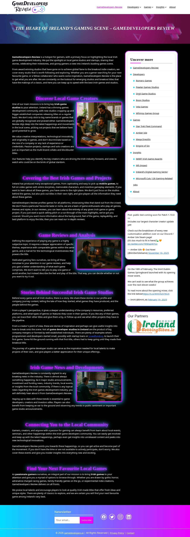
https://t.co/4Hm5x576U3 (156, 293)
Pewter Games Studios (147, 87)
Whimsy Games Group (147, 113)
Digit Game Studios (146, 93)
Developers (133, 7)
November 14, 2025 (158, 252)
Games (147, 7)
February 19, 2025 (157, 299)
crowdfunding (96, 335)
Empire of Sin (143, 145)
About (172, 7)
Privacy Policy (117, 532)
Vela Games (142, 106)
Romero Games (144, 80)
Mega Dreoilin (143, 139)
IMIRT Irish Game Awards (149, 158)
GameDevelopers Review (109, 7)
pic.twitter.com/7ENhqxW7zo (142, 243)
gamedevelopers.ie (74, 532)
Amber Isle (141, 132)
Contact (130, 532)
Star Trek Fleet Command (149, 126)
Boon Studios (143, 100)
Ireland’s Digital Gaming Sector (152, 171)
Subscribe (86, 520)
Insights (160, 7)
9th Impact (141, 165)
